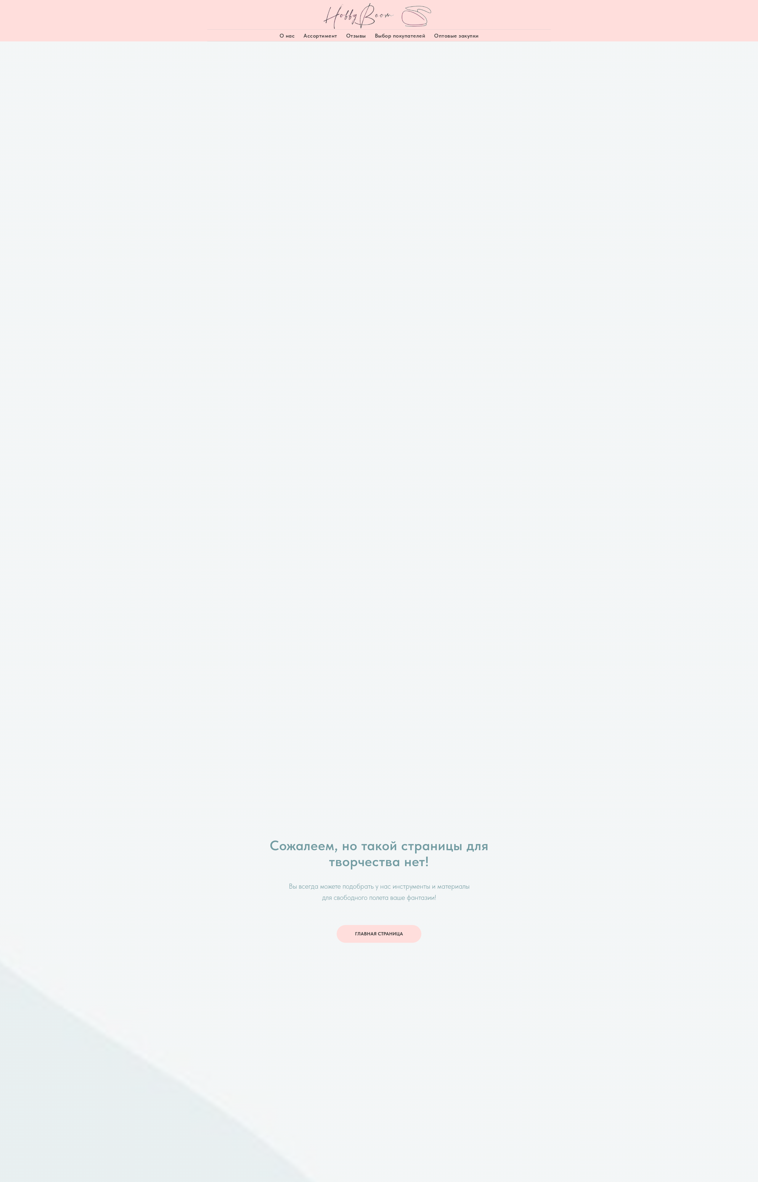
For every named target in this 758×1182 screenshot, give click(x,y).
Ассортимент (320, 36)
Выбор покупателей (400, 36)
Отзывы (356, 36)
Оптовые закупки (456, 36)
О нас (287, 36)
